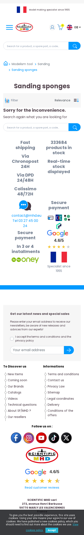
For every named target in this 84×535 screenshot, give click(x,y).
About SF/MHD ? (19, 411)
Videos (13, 399)
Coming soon (17, 380)
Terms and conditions (63, 374)
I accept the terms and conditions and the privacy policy (43, 338)
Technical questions (22, 405)
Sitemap (54, 392)
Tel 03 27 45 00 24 (25, 223)
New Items (15, 374)
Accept (52, 530)
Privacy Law (56, 386)
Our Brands (16, 386)
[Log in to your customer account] (52, 27)
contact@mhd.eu (26, 215)
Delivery (53, 405)
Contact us (56, 380)
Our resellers (17, 417)
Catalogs (14, 392)
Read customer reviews (42, 488)
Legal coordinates (61, 399)
